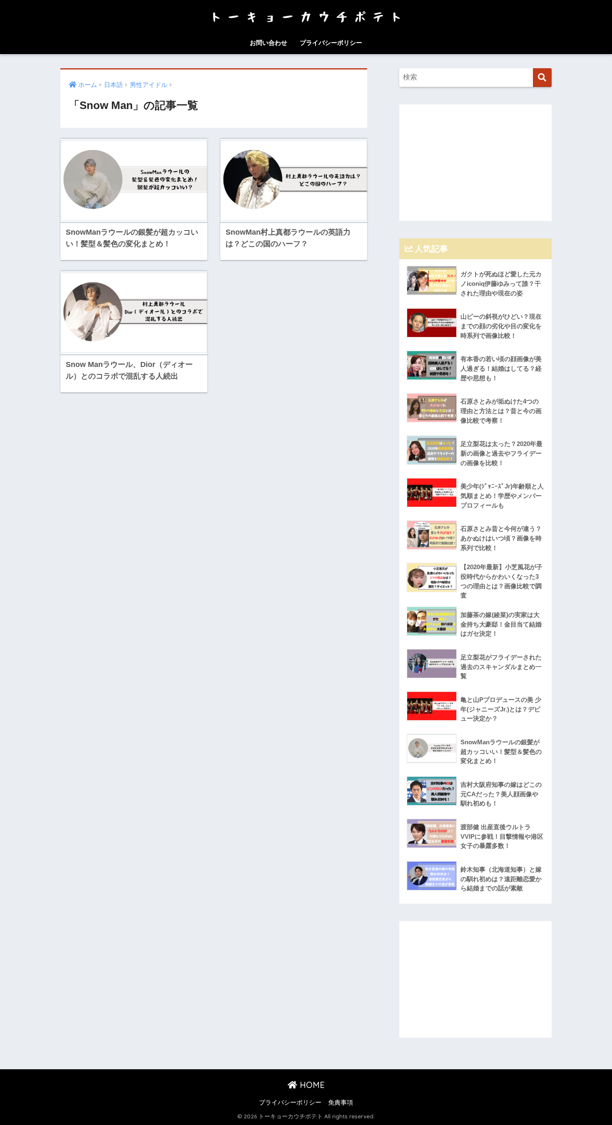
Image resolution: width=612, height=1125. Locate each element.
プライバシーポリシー (331, 42)
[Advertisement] (475, 162)
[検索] (542, 77)
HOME (311, 1085)
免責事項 (340, 1102)
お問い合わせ (268, 42)
